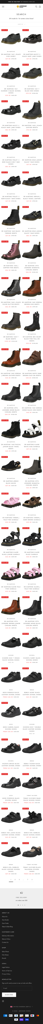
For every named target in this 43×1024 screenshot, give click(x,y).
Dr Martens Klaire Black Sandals (32, 553)
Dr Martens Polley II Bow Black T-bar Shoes (11, 197)
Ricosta (32, 655)
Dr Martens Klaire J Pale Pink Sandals (32, 588)
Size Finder (5, 923)
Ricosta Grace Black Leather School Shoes (11, 765)
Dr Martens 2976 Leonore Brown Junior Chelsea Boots (11, 623)
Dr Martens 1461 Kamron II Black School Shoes (11, 91)
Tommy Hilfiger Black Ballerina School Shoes (32, 869)
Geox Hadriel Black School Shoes (11, 728)
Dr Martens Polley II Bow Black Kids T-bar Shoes (11, 162)
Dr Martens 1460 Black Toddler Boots (11, 232)
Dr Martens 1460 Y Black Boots (11, 338)
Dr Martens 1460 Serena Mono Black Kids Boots (32, 409)
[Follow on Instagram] (3, 1001)
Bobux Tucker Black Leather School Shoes (32, 765)
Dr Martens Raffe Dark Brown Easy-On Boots (32, 374)
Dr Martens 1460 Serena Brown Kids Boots (32, 303)
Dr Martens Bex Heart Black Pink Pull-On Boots (32, 339)
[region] (21, 897)
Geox (11, 690)
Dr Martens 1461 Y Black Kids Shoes (32, 90)
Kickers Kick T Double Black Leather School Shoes (32, 729)
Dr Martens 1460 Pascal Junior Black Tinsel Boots (11, 447)
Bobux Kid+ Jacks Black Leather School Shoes (11, 834)
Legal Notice (6, 967)
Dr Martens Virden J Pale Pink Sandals (11, 519)
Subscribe (9, 995)
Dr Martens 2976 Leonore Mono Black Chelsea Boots (11, 410)
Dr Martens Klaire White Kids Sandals (32, 445)
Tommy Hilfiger (32, 795)
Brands (4, 958)
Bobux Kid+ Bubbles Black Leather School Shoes (11, 869)
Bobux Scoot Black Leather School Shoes (32, 693)
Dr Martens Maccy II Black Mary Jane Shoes (32, 55)
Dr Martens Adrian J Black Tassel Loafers (32, 197)
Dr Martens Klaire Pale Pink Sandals (11, 588)
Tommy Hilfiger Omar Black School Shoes (32, 799)
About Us (4, 917)
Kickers (11, 655)
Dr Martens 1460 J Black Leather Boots (32, 126)
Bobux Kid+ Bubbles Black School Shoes (32, 834)
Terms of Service (7, 971)
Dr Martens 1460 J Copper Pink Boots (11, 267)
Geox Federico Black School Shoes (11, 799)
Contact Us (5, 942)
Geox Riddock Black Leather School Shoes (11, 693)
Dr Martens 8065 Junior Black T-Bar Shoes (32, 161)
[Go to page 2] (32, 879)
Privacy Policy (6, 974)
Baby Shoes (5, 952)
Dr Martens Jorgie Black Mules (11, 482)
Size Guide (5, 920)
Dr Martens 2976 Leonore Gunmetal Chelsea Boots (32, 268)
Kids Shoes (5, 955)
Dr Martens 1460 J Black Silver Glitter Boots (11, 303)
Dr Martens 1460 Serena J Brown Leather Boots (11, 374)
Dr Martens (11, 51)
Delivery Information (8, 936)
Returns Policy (6, 939)
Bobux (32, 690)
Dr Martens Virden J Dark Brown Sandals (32, 519)
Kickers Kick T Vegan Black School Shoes (11, 659)
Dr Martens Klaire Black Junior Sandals (11, 553)
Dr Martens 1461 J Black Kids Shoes (11, 55)
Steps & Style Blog (7, 927)
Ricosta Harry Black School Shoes (32, 659)
